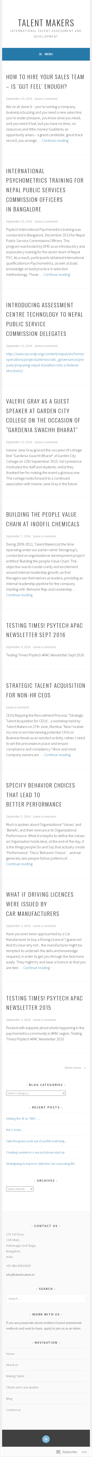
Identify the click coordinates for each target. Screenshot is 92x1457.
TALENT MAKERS (46, 22)
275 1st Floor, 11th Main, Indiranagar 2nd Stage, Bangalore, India (21, 1245)
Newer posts (73, 1067)
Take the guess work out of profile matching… (36, 1141)
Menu (49, 54)
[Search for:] (46, 1298)
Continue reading (55, 140)
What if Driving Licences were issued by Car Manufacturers (40, 904)
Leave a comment (46, 98)
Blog (9, 1398)
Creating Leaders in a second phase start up (35, 1152)
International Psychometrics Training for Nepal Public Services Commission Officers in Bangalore (45, 189)
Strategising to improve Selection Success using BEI (40, 1163)
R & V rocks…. (15, 1130)
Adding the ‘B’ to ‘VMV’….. (23, 1118)
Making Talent (15, 1376)
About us (12, 1365)
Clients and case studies (22, 1387)
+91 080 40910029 (18, 1266)
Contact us (13, 1410)
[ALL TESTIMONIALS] (46, 1439)
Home (10, 1354)
